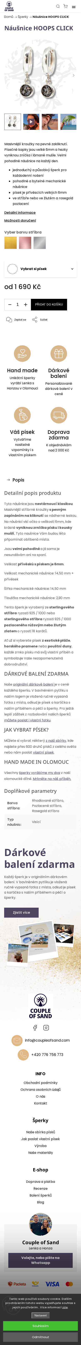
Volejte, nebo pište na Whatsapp (40, 1260)
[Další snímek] (73, 75)
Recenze (40, 1188)
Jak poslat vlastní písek (40, 1139)
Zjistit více (21, 912)
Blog (40, 1202)
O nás (40, 1096)
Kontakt (40, 1103)
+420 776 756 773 (47, 1054)
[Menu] (74, 6)
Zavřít (67, 330)
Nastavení (40, 1315)
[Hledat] (58, 6)
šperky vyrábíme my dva (39, 772)
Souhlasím (41, 1326)
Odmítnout (40, 1337)
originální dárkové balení (33, 684)
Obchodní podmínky (41, 1082)
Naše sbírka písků (40, 1132)
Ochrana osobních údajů (41, 1089)
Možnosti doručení (20, 220)
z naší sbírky (56, 740)
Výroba (40, 1145)
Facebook (35, 1028)
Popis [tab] (18, 480)
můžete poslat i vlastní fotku (27, 720)
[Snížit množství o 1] (10, 304)
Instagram (46, 1028)
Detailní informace (20, 212)
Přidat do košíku (49, 304)
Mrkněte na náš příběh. (52, 778)
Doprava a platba (40, 1181)
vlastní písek (43, 752)
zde (65, 1307)
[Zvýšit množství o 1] (25, 304)
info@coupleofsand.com (47, 1040)
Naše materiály (40, 1152)
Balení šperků (40, 1195)
